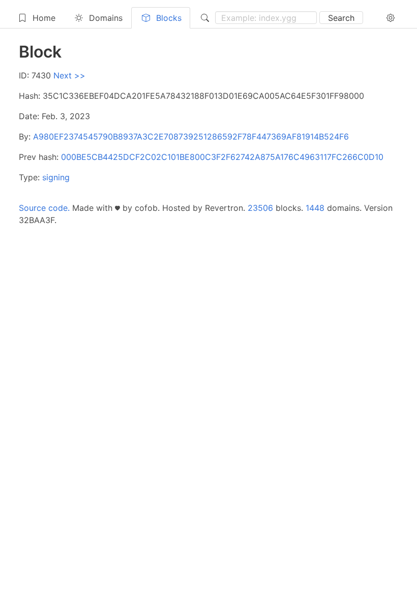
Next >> (69, 75)
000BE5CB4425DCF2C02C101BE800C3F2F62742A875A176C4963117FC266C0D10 (222, 157)
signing (56, 177)
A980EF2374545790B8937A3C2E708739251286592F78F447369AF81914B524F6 (191, 136)
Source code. (44, 208)
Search (341, 18)
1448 (315, 208)
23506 (260, 208)
